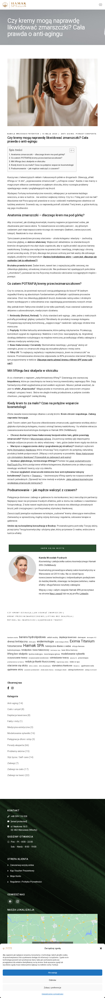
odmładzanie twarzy (59, 657)
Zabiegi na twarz (15, 775)
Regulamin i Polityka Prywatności (26, 881)
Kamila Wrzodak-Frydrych (23, 134)
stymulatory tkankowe (62, 665)
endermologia (45, 641)
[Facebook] (8, 688)
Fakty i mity (13, 721)
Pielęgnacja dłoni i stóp (19, 739)
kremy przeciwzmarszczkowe (25, 616)
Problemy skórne (16, 751)
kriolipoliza (26, 650)
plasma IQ (73, 658)
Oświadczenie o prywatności (52, 994)
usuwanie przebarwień (31, 670)
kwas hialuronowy (41, 650)
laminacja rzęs (55, 650)
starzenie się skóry (17, 665)
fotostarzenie (14, 646)
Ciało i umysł (14, 709)
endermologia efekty (61, 642)
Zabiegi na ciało (15, 769)
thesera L (77, 666)
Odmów (52, 980)
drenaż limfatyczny (17, 641)
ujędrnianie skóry (15, 669)
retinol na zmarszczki (21, 620)
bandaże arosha (12, 637)
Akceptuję (52, 972)
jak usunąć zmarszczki (48, 613)
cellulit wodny (52, 637)
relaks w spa (75, 662)
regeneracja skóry (62, 662)
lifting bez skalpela (59, 616)
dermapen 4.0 (91, 637)
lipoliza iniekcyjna (36, 654)
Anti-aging (67, 134)
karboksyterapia (13, 650)
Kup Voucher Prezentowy (22, 870)
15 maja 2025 (50, 134)
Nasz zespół (56, 593)
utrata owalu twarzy (47, 670)
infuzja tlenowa (78, 646)
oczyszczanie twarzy (17, 657)
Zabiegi (11, 763)
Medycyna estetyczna (18, 727)
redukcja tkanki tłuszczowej (40, 661)
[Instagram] (12, 688)
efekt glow (32, 642)
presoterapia (83, 658)
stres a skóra (33, 666)
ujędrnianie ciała (87, 666)
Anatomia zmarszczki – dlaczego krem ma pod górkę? (38, 154)
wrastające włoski (61, 670)
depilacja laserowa (67, 637)
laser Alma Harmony (69, 650)
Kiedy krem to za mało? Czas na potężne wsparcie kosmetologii (42, 165)
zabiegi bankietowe (76, 670)
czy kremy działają (19, 613)
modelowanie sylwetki (73, 653)
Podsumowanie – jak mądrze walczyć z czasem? (35, 168)
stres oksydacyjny (45, 666)
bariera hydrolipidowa (32, 637)
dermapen (82, 637)
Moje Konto (15, 876)
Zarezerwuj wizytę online (22, 865)
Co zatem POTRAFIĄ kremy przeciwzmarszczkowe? (36, 158)
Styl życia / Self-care (17, 757)
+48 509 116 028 (19, 816)
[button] (101, 948)
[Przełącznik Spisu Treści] (70, 150)
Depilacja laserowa (17, 715)
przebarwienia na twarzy (15, 662)
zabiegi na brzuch (91, 670)
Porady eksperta (86, 134)
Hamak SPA (33, 645)
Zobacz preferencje (52, 987)
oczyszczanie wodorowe (39, 658)
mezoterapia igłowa (52, 654)
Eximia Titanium (82, 641)
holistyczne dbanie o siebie (58, 646)
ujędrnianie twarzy (50, 620)
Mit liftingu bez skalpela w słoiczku (28, 161)
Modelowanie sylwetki (18, 733)
